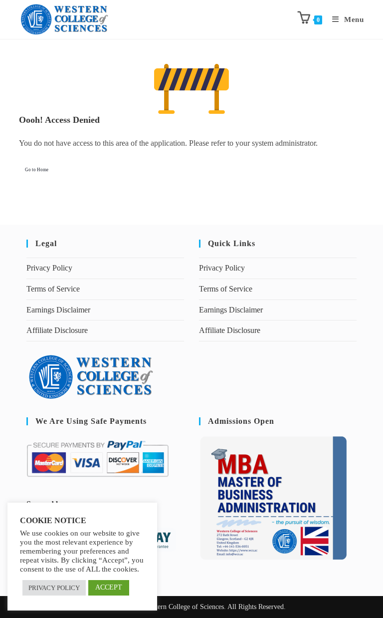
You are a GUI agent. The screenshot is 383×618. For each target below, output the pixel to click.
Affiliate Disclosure (57, 330)
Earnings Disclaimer (58, 310)
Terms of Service (53, 289)
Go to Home (36, 169)
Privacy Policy (49, 268)
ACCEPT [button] (108, 587)
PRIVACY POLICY (54, 588)
